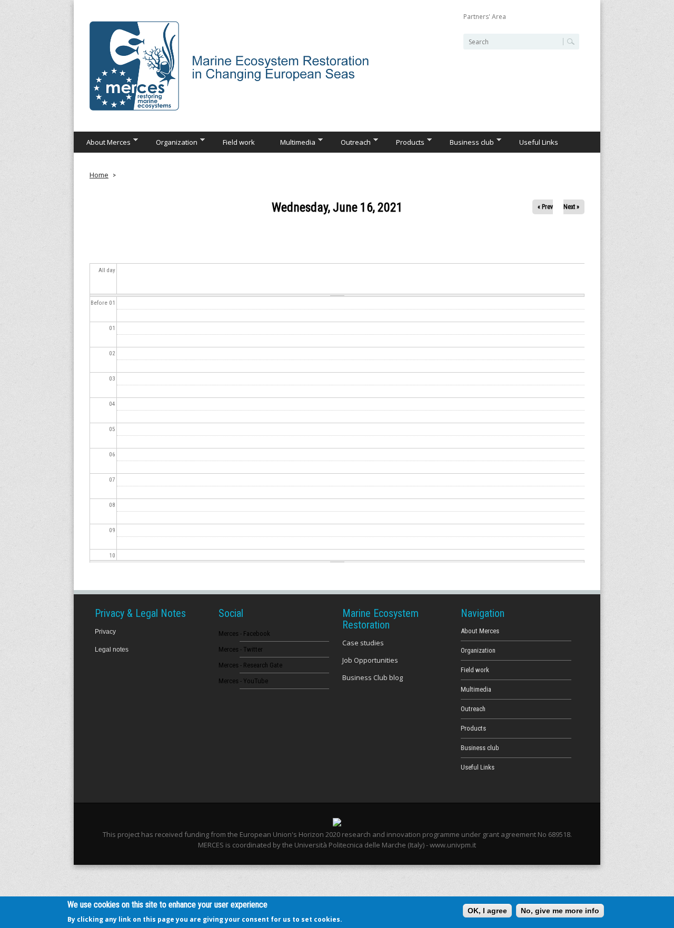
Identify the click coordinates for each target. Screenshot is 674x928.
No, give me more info (560, 910)
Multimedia (291, 141)
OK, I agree (487, 910)
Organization (170, 141)
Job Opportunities (370, 660)
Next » (571, 207)
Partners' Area (484, 16)
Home (99, 174)
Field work (239, 142)
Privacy (105, 631)
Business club (465, 141)
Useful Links (538, 142)
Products (403, 141)
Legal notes (111, 649)
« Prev (545, 207)
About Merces (102, 141)
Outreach (349, 141)
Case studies (363, 642)
